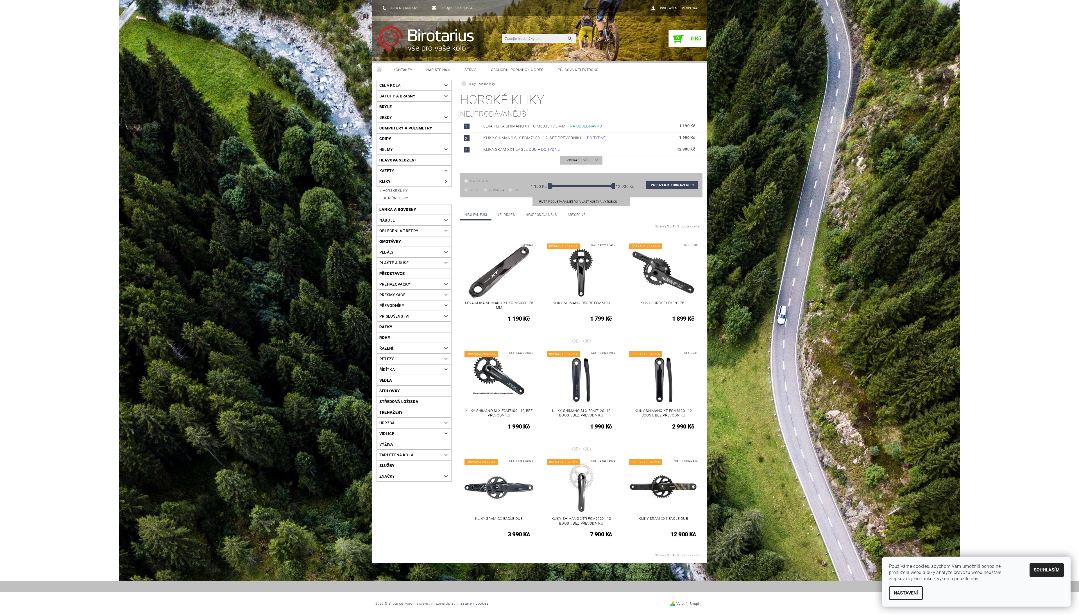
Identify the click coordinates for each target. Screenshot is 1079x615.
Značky (387, 476)
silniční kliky (395, 198)
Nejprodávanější (541, 215)
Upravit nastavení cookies (467, 603)
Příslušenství (394, 316)
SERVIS (470, 70)
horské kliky (395, 190)
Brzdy (385, 117)
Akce (474, 190)
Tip (516, 190)
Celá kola (390, 85)
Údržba (387, 423)
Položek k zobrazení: (672, 185)
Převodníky (391, 305)
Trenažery (391, 412)
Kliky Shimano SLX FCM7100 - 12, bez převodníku (544, 138)
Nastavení (906, 593)
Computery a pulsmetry (405, 128)
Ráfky (386, 327)
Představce (392, 273)
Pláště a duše (394, 263)
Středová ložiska (398, 401)
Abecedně (577, 215)
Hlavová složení (397, 160)
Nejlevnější (475, 215)
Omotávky (390, 241)
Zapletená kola (396, 455)
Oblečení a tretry (398, 231)
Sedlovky (389, 391)
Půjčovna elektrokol (579, 70)
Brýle (385, 106)
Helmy (386, 149)
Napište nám (438, 70)
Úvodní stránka (379, 70)
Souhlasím (1047, 570)
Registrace (691, 8)
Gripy (385, 138)
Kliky (385, 181)
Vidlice (386, 433)
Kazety (387, 170)
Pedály (386, 252)
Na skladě (479, 181)
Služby (387, 465)
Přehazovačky (395, 284)
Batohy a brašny (397, 96)
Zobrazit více (578, 160)
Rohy (384, 337)
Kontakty (402, 70)
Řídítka (387, 369)
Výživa (386, 444)
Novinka (496, 190)
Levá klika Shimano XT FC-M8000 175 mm (542, 126)
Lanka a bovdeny (397, 209)
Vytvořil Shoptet (689, 604)
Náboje (387, 220)
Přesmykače (392, 295)
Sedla (385, 380)
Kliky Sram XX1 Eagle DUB (521, 149)
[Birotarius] (429, 41)
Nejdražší (506, 215)
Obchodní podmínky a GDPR (517, 70)
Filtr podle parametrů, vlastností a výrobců (578, 202)
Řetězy (386, 359)
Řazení (386, 348)
